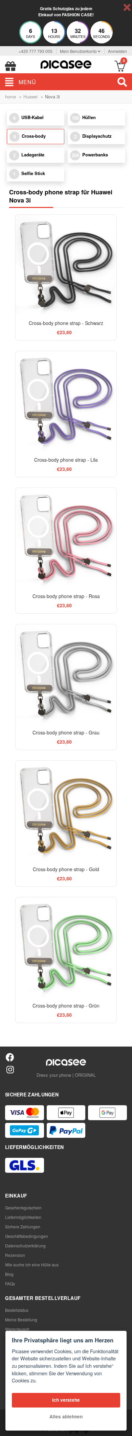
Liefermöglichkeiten (23, 1217)
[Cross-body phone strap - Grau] (66, 674)
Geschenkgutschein (23, 1207)
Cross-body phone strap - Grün (66, 1005)
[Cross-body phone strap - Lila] (66, 401)
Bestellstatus (16, 1310)
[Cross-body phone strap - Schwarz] (66, 265)
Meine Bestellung (21, 1319)
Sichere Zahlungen (22, 1226)
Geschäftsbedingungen (26, 1236)
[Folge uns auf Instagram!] (10, 1069)
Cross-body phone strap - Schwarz (66, 323)
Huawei (30, 96)
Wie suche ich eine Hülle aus (32, 1264)
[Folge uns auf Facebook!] (10, 1057)
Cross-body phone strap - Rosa (66, 596)
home (10, 96)
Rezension (15, 1255)
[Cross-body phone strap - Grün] (66, 947)
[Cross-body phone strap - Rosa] (66, 538)
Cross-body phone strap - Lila (66, 459)
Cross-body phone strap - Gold (66, 869)
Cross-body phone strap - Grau (66, 732)
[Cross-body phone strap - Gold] (66, 811)
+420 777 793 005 (35, 51)
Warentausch (17, 1329)
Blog (9, 1274)
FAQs (10, 1283)
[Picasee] (66, 63)
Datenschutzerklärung (25, 1245)
